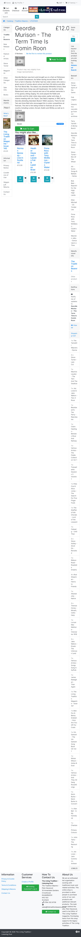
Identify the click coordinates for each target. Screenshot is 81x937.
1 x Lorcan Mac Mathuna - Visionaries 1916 (74, 627)
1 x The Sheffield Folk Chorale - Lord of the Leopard (74, 515)
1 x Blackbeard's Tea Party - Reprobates (74, 412)
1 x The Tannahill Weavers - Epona (74, 345)
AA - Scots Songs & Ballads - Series (74, 171)
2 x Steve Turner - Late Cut (74, 359)
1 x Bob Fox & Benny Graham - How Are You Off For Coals (74, 719)
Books (6, 95)
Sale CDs (5, 88)
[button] (18, 3)
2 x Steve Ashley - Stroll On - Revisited (74, 546)
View (20, 180)
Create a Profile (27, 882)
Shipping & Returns (6, 184)
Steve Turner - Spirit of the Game (74, 87)
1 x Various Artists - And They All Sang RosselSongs (74, 778)
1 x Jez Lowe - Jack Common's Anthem (74, 857)
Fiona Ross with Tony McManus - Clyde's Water (47, 158)
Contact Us (7, 193)
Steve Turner (6, 64)
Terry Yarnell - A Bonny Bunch (74, 124)
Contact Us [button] (51, 912)
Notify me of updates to (74, 308)
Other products (74, 279)
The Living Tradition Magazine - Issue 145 (7, 140)
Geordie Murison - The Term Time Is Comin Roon (74, 140)
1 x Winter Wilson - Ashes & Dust (74, 761)
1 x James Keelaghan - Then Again (74, 681)
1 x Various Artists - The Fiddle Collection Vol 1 (74, 453)
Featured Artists (6, 56)
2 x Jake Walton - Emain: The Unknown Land (74, 646)
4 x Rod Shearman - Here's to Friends (74, 580)
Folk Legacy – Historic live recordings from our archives (74, 106)
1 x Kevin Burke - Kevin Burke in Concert (74, 798)
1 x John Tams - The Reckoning (74, 842)
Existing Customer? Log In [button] (30, 888)
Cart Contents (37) (6, 10)
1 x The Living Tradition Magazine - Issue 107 (74, 699)
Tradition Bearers (21, 21)
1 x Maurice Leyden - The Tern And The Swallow (74, 376)
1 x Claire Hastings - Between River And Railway (74, 432)
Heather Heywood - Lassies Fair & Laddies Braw (34, 159)
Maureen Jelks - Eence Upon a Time (74, 240)
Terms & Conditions (8, 885)
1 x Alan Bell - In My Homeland (74, 813)
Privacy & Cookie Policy (7, 880)
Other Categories (7, 80)
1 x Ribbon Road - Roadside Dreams (74, 564)
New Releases (6, 46)
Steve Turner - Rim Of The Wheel (74, 157)
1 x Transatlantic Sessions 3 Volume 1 (74, 472)
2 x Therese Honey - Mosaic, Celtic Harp (74, 609)
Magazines (7, 72)
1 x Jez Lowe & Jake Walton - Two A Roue (74, 394)
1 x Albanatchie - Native (74, 594)
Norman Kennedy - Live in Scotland (20, 155)
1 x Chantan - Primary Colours (74, 827)
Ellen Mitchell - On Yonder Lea (74, 204)
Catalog (10, 21)
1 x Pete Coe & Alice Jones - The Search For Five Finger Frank (74, 493)
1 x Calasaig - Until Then (74, 530)
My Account (25, 9)
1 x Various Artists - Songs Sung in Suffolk (74, 664)
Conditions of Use (6, 175)
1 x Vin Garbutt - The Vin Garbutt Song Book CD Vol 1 (74, 741)
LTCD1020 (34, 21)
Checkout (15, 11)
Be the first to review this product (39, 54)
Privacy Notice (6, 166)
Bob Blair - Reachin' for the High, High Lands (74, 188)
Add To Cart (57, 59)
